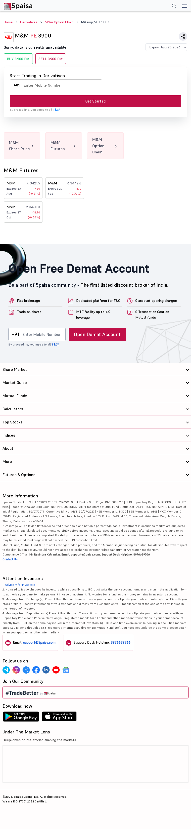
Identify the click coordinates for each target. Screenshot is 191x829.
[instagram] (16, 670)
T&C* (56, 109)
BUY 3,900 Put (18, 59)
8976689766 (121, 642)
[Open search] (174, 6)
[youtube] (56, 670)
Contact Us (10, 559)
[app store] (59, 717)
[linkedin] (46, 670)
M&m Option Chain (59, 22)
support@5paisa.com (39, 642)
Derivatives (28, 22)
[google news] (66, 670)
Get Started (95, 101)
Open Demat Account (97, 334)
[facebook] (36, 670)
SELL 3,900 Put (51, 59)
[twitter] (26, 670)
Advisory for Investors (20, 585)
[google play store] (20, 717)
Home (8, 22)
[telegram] (6, 670)
